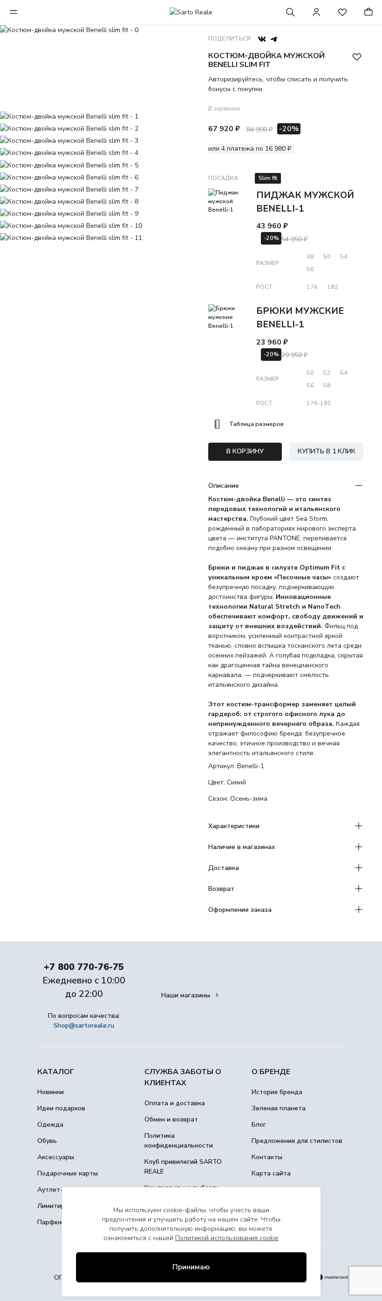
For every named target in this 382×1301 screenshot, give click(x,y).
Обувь (47, 1140)
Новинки (50, 1092)
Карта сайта (271, 1173)
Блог (259, 1124)
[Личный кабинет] (316, 12)
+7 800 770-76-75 (84, 967)
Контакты (267, 1157)
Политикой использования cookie (227, 1238)
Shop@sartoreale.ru (84, 1025)
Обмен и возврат (171, 1119)
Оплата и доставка (174, 1103)
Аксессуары (55, 1157)
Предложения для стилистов (297, 1140)
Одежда (50, 1124)
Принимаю (191, 1267)
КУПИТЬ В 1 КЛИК (326, 451)
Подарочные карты (67, 1173)
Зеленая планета (279, 1108)
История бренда (277, 1092)
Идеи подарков (61, 1108)
